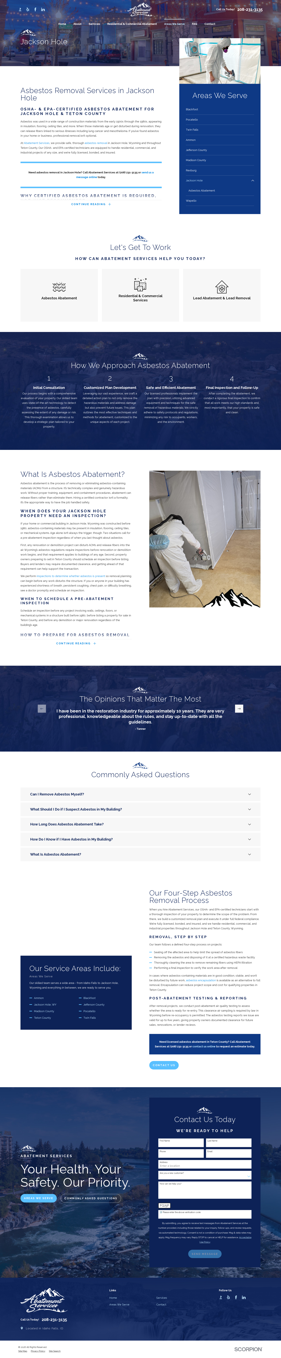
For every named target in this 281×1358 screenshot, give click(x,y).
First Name (165, 1141)
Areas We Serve (119, 1304)
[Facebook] (35, 9)
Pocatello (89, 1011)
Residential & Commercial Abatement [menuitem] (132, 23)
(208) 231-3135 (128, 172)
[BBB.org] (20, 9)
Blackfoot (89, 998)
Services (161, 1297)
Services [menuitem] (94, 23)
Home (113, 1297)
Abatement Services (36, 143)
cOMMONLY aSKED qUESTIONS (90, 1198)
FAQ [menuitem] (194, 23)
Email (210, 1151)
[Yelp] (28, 9)
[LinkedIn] (43, 9)
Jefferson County (93, 1004)
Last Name (212, 1141)
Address (164, 1162)
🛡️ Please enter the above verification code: (180, 1212)
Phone (163, 1151)
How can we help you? (170, 1184)
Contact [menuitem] (209, 23)
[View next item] (239, 709)
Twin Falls (89, 1017)
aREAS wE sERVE (38, 1198)
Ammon (39, 998)
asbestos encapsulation (201, 980)
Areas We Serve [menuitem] (174, 23)
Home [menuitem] (62, 23)
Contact (161, 1304)
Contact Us (164, 1065)
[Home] (140, 9)
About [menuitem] (77, 23)
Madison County (44, 1011)
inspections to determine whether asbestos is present (71, 576)
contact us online (203, 1046)
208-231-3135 (250, 9)
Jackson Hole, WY (45, 1004)
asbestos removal (96, 143)
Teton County (42, 1017)
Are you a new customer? (172, 1173)
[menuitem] (220, 109)
